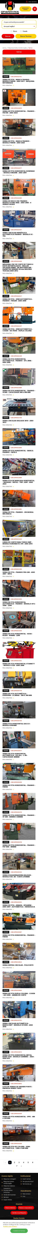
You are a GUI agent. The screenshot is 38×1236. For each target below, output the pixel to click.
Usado (25, 31)
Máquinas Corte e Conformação (17, 48)
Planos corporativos (26, 1208)
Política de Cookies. (10, 1226)
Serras (30, 48)
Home (4, 48)
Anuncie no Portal (25, 9)
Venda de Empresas (10, 1195)
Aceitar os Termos (19, 1231)
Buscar (8, 36)
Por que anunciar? (28, 1181)
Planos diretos (10, 1208)
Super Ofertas (8, 1199)
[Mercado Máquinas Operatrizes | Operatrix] (10, 7)
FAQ (24, 1196)
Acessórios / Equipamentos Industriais (8, 1190)
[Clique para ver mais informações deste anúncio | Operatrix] (19, 72)
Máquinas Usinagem (10, 1179)
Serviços (6, 1197)
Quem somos (27, 1179)
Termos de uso (27, 1184)
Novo (15, 31)
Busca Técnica (25, 36)
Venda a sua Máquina (19, 1213)
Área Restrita (32, 1)
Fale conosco (26, 1194)
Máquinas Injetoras (9, 1186)
